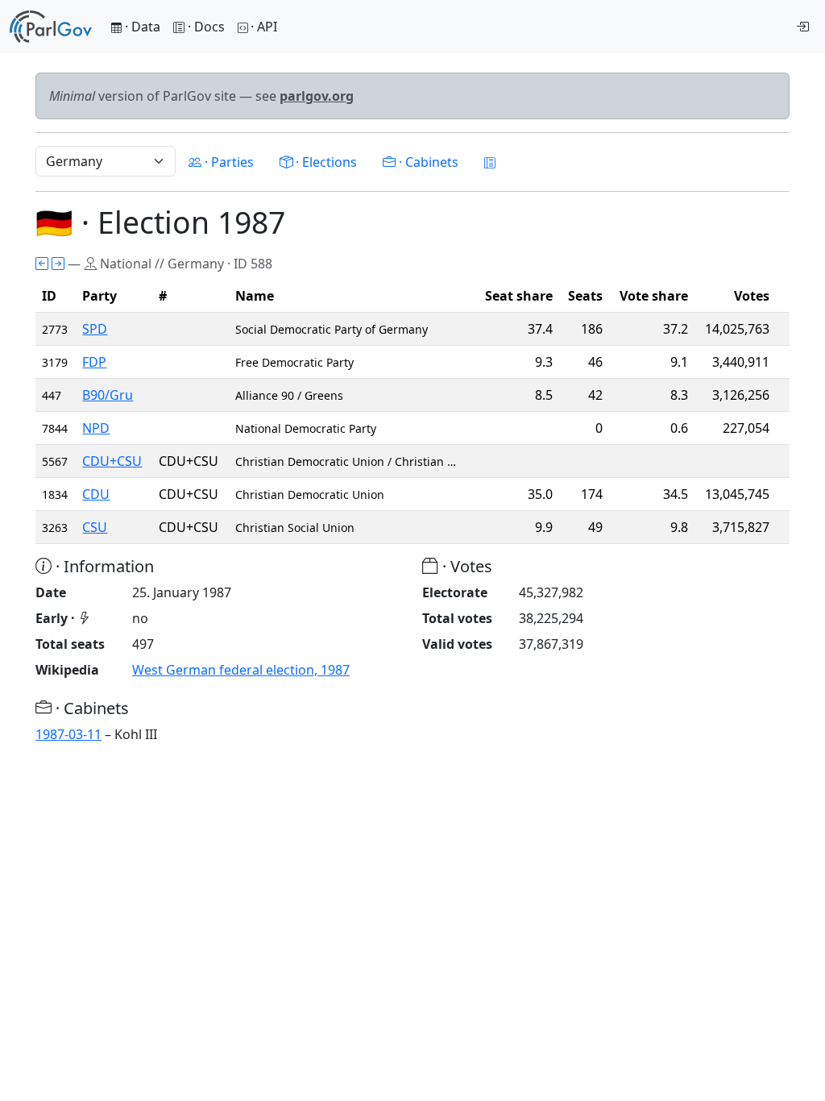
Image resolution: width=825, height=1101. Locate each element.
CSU (94, 527)
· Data (141, 26)
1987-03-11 (68, 734)
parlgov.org (317, 96)
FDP (94, 362)
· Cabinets (427, 162)
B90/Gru (107, 395)
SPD (94, 329)
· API (264, 26)
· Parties (227, 162)
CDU (96, 494)
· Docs (206, 26)
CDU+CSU (112, 461)
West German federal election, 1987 (241, 670)
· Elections (324, 162)
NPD (96, 428)
